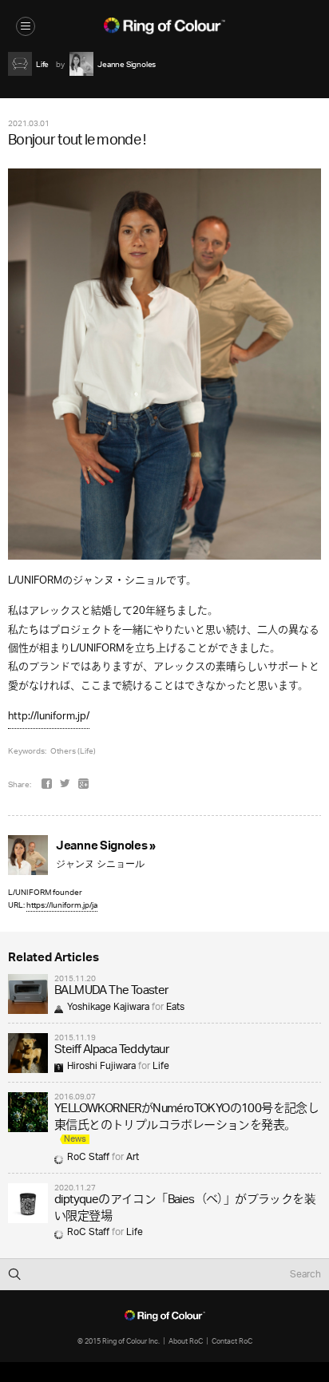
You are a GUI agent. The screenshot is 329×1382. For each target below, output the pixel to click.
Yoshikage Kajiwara (108, 1007)
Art (132, 1157)
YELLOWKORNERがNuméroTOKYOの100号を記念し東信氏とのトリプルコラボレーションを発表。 (186, 1117)
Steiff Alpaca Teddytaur (111, 1050)
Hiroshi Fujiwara (101, 1066)
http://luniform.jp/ (48, 716)
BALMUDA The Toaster (111, 991)
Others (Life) (73, 750)
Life (161, 1066)
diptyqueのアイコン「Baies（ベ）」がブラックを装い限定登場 (184, 1208)
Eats (175, 1007)
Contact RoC (232, 1341)
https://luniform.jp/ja (61, 905)
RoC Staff (88, 1157)
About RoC (185, 1341)
